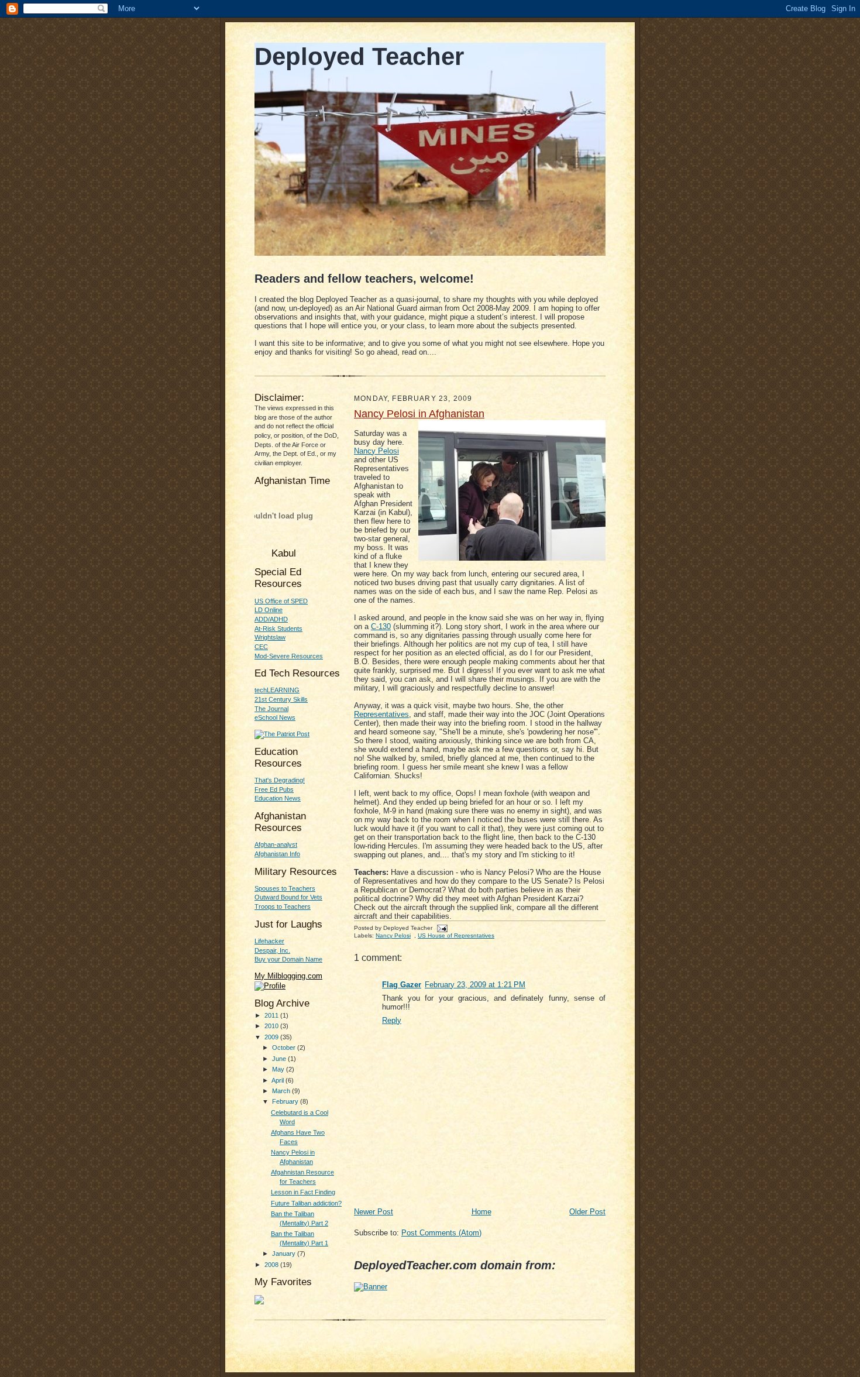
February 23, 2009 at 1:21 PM (475, 984)
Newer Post (373, 1211)
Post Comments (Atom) (441, 1232)
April (278, 1080)
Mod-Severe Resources (288, 656)
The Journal (271, 708)
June (280, 1058)
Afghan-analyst (275, 844)
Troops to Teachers (282, 906)
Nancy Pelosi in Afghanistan (419, 414)
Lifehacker (269, 941)
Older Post (587, 1211)
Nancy (376, 451)
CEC (261, 646)
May (279, 1069)
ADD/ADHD (271, 619)
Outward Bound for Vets (288, 897)
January (284, 1253)
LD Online (268, 609)
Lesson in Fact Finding (303, 1192)
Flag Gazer (401, 984)
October (284, 1047)
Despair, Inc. (272, 950)
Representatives (381, 714)
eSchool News (274, 717)
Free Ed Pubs (274, 789)
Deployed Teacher (359, 56)
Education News (277, 798)
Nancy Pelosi (393, 935)
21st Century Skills (281, 699)
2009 (272, 1037)
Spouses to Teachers (284, 888)
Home (481, 1211)
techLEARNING (277, 689)
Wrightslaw (269, 637)
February (286, 1101)
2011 (272, 1015)
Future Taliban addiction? (306, 1203)
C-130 (381, 626)
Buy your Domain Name (288, 959)
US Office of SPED (281, 601)
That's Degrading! (279, 780)
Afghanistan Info (277, 853)
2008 (272, 1264)
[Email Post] (441, 928)
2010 (272, 1025)
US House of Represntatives (456, 935)
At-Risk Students (278, 628)
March (282, 1090)
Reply (391, 1020)
